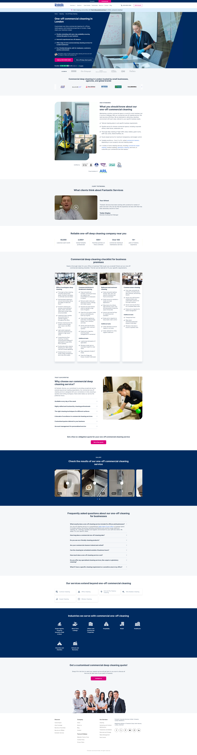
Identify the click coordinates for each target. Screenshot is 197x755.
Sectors (79, 5)
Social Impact (58, 722)
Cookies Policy (80, 739)
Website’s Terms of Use (83, 737)
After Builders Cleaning (132, 591)
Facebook (116, 730)
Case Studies (87, 5)
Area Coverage (58, 725)
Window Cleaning (86, 599)
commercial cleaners (133, 140)
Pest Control (103, 737)
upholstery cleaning (123, 147)
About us (101, 5)
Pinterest (125, 730)
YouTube (130, 730)
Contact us (98, 678)
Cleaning (102, 722)
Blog (111, 5)
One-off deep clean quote (84, 60)
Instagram (134, 730)
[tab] (97, 499)
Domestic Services (59, 732)
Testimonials (94, 5)
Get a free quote (98, 442)
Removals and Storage (105, 732)
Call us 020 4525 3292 (64, 60)
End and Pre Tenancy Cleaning (110, 591)
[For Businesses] (61, 5)
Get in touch (138, 5)
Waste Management (105, 734)
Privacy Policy (80, 742)
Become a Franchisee (60, 727)
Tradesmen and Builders (106, 729)
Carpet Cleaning (64, 599)
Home (78, 722)
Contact (106, 5)
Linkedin (139, 730)
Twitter (121, 730)
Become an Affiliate (59, 730)
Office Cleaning (85, 591)
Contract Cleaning (64, 591)
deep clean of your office (106, 526)
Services (72, 5)
